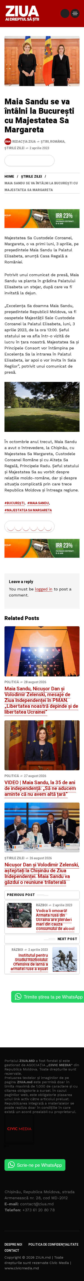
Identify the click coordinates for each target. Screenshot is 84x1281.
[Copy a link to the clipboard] (48, 160)
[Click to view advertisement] (42, 218)
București (15, 503)
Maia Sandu (39, 503)
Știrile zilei (14, 148)
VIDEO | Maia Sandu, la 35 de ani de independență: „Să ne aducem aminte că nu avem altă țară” (40, 788)
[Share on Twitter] (18, 160)
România (57, 141)
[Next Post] (64, 959)
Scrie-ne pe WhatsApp (39, 1165)
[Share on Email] (40, 160)
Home (9, 176)
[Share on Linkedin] (33, 160)
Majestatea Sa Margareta (29, 510)
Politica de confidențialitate (53, 1244)
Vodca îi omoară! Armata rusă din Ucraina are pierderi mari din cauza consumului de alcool (55, 920)
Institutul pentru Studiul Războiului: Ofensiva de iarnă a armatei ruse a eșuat (29, 962)
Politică (11, 682)
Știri (45, 141)
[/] (64, 13)
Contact (11, 1250)
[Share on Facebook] (11, 160)
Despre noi (13, 1244)
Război (41, 905)
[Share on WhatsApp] (26, 160)
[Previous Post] (19, 915)
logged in (43, 589)
